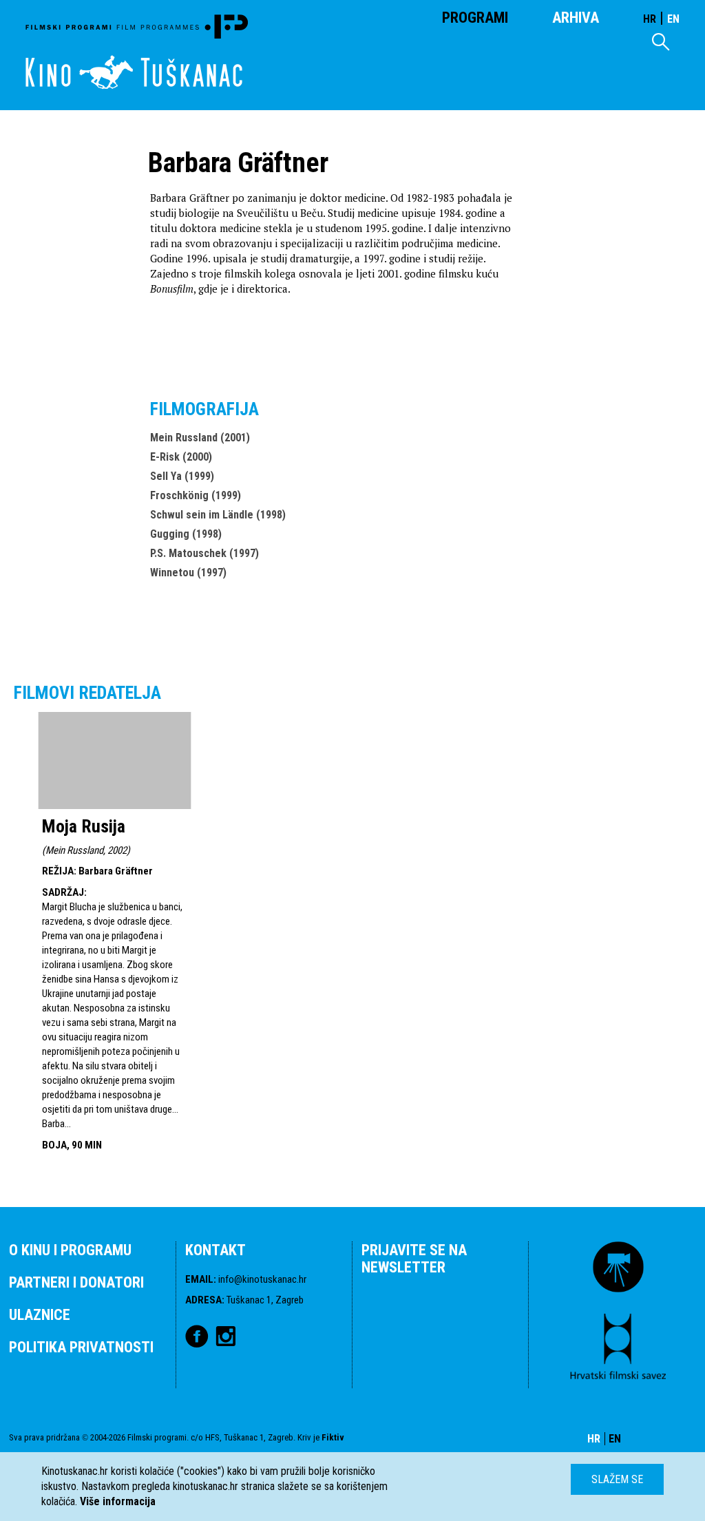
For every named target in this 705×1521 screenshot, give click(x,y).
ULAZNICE (39, 1314)
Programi (475, 17)
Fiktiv (333, 1437)
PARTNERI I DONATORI (76, 1282)
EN (673, 18)
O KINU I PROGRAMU (70, 1250)
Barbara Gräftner (115, 871)
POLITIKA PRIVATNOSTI (81, 1347)
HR (649, 18)
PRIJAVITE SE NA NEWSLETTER (414, 1258)
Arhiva (575, 17)
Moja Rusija (83, 826)
